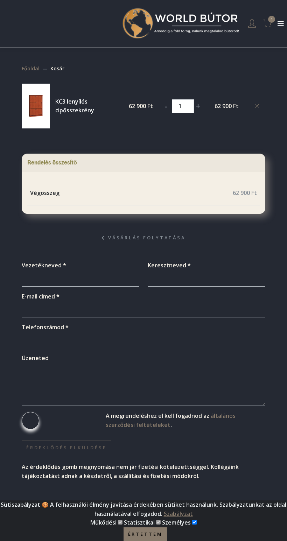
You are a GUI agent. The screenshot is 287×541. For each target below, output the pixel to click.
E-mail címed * (40, 296)
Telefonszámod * (45, 327)
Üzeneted (35, 358)
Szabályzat (178, 514)
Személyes (176, 522)
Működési (103, 522)
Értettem (145, 534)
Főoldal (31, 68)
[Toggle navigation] (280, 24)
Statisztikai (139, 522)
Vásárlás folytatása (146, 237)
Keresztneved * (169, 265)
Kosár (57, 68)
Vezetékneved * (44, 265)
